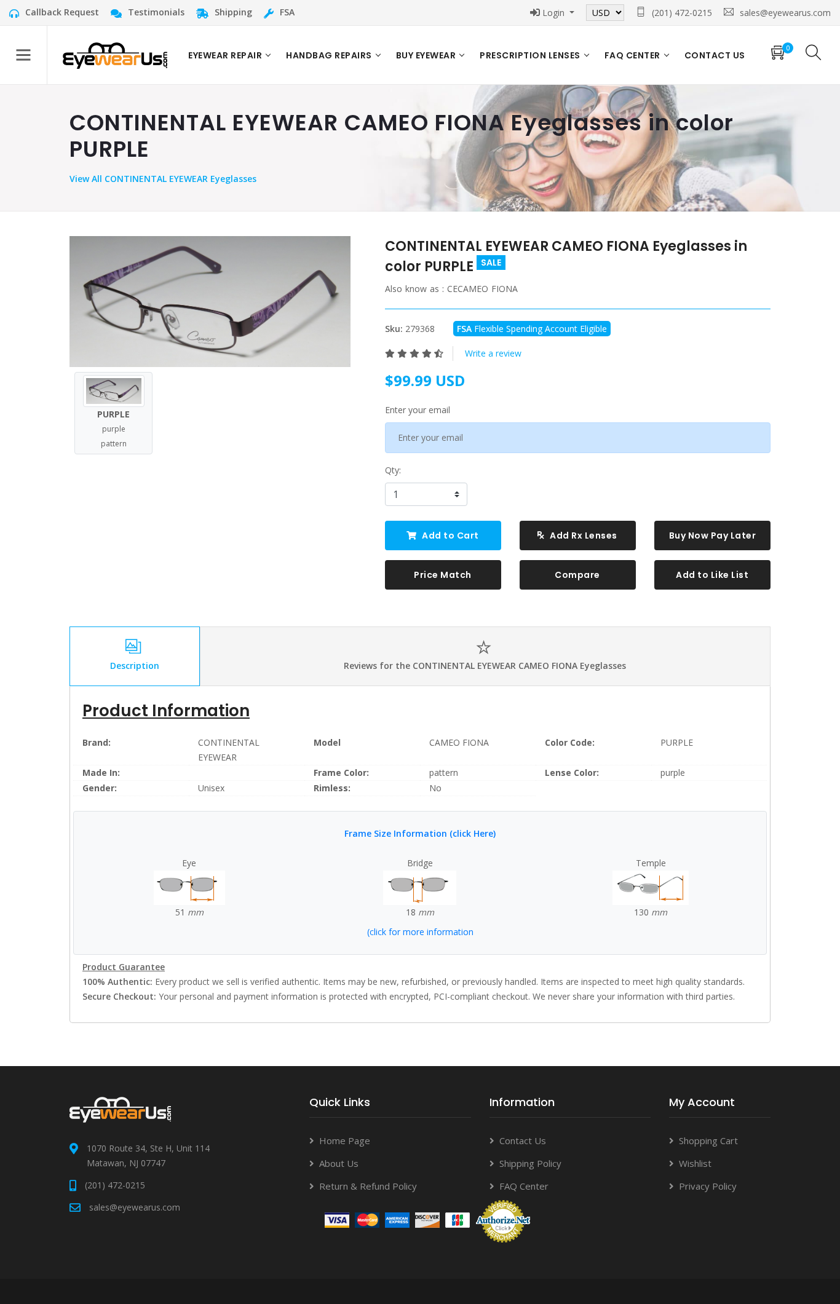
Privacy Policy (708, 1186)
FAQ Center (632, 55)
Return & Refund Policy (368, 1186)
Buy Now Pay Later (712, 535)
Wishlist (695, 1163)
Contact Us (522, 1140)
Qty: (393, 470)
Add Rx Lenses (582, 535)
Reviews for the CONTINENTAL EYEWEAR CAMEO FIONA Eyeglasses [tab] (485, 665)
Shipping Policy (530, 1163)
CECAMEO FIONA (482, 288)
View (80, 178)
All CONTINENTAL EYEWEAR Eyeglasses (174, 178)
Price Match (443, 575)
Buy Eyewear (426, 55)
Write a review (493, 353)
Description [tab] (134, 665)
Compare (577, 575)
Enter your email (417, 410)
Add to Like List (712, 575)
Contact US (714, 55)
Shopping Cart (708, 1140)
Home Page (344, 1140)
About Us (339, 1163)
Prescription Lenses (530, 55)
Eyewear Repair (225, 55)
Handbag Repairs (329, 55)
